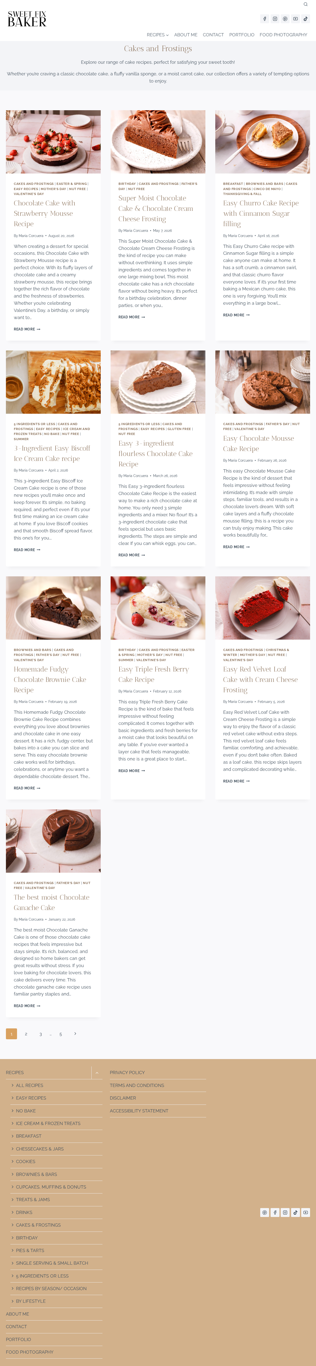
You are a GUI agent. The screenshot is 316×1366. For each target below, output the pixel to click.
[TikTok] (305, 18)
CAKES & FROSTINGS (38, 1225)
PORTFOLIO (242, 34)
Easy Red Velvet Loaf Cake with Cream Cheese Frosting (260, 679)
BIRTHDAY (27, 1237)
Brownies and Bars (264, 184)
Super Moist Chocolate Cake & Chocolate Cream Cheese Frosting (155, 208)
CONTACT (213, 34)
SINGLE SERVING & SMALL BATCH (52, 1263)
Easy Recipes (26, 189)
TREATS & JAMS (33, 1199)
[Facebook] (264, 18)
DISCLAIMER (123, 1098)
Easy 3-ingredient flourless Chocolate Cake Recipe (155, 453)
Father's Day (278, 424)
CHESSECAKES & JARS (40, 1148)
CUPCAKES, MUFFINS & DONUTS (51, 1187)
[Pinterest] (285, 18)
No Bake (51, 434)
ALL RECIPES (29, 1085)
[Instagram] (275, 18)
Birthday (127, 184)
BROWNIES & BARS (36, 1174)
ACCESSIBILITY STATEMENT (139, 1110)
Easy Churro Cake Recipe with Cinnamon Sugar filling (261, 213)
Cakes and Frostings (34, 184)
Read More (27, 329)
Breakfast (233, 184)
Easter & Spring (72, 184)
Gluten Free (179, 429)
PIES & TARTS (30, 1250)
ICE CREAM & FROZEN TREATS (48, 1123)
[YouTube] (295, 18)
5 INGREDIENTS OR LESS (42, 1276)
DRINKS (24, 1212)
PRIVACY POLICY (127, 1072)
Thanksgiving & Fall (242, 194)
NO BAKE (26, 1110)
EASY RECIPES (31, 1098)
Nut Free (77, 189)
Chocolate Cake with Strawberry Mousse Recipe (45, 213)
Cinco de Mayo (267, 189)
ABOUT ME (186, 34)
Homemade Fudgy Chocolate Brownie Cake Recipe (50, 679)
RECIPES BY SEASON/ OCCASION (51, 1288)
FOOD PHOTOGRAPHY (283, 34)
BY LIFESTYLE (31, 1301)
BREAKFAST (28, 1136)
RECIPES (15, 1072)
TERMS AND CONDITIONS (137, 1085)
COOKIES (25, 1161)
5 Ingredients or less (34, 424)
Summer (21, 439)
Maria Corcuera (31, 236)
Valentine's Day (29, 194)
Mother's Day (53, 189)
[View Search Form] (305, 4)
